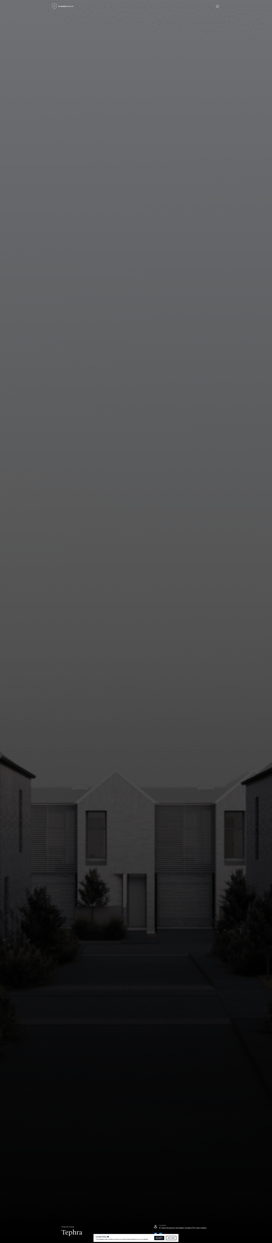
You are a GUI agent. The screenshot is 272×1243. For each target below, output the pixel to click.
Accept (159, 1238)
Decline (171, 1238)
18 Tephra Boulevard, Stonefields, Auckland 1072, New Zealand (182, 1228)
